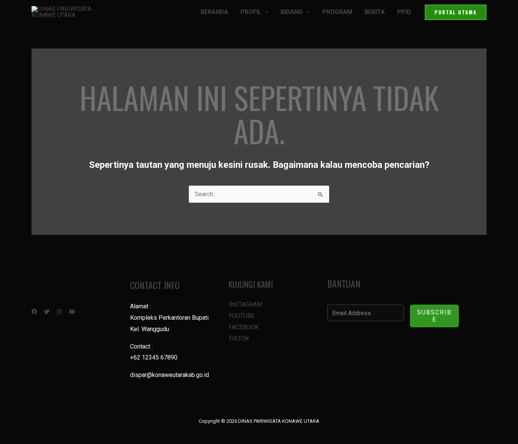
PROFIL (250, 12)
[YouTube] (72, 311)
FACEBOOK (244, 327)
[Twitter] (47, 311)
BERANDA (214, 12)
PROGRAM (337, 12)
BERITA (374, 12)
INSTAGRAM (245, 304)
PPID (404, 12)
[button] (265, 12)
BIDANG (292, 12)
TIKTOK (239, 338)
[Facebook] (34, 311)
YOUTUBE (241, 315)
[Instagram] (59, 311)
